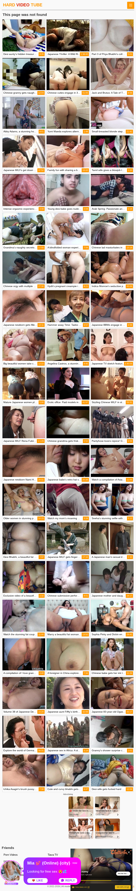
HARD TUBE (22, 4)
